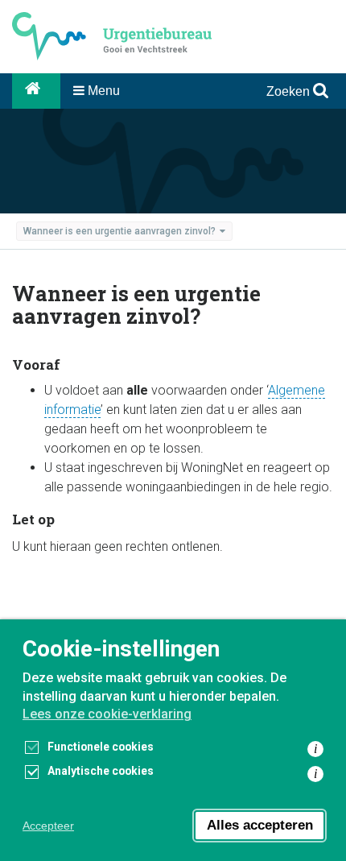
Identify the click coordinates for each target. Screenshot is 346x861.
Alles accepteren (260, 825)
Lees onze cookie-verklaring (107, 714)
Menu (102, 90)
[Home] (36, 91)
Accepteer (48, 825)
